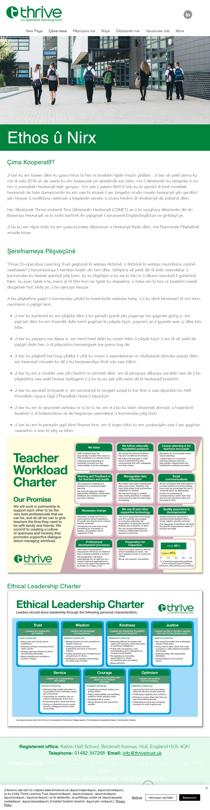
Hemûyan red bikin (161, 797)
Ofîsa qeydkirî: (25, 763)
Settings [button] (137, 797)
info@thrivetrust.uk (142, 753)
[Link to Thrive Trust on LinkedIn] (188, 14)
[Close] (206, 788)
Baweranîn (190, 797)
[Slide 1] (105, 114)
